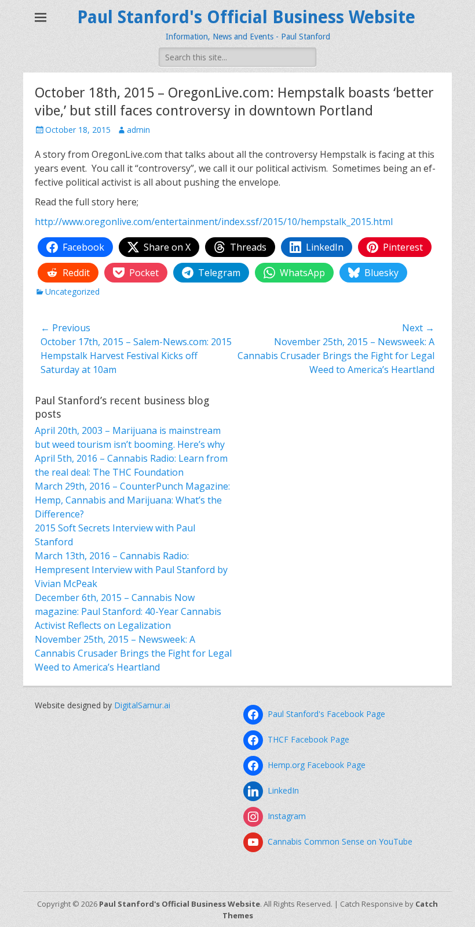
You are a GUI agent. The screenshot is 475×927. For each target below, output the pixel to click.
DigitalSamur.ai (142, 705)
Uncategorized (72, 291)
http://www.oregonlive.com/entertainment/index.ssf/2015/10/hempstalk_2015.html (214, 221)
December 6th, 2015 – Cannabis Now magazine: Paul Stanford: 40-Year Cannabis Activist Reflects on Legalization (128, 611)
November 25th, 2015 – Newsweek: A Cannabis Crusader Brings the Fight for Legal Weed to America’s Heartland (133, 653)
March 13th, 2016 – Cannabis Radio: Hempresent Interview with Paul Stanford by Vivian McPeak (131, 569)
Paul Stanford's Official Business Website (246, 17)
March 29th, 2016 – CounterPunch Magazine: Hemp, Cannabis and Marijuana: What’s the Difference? (132, 500)
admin (138, 129)
